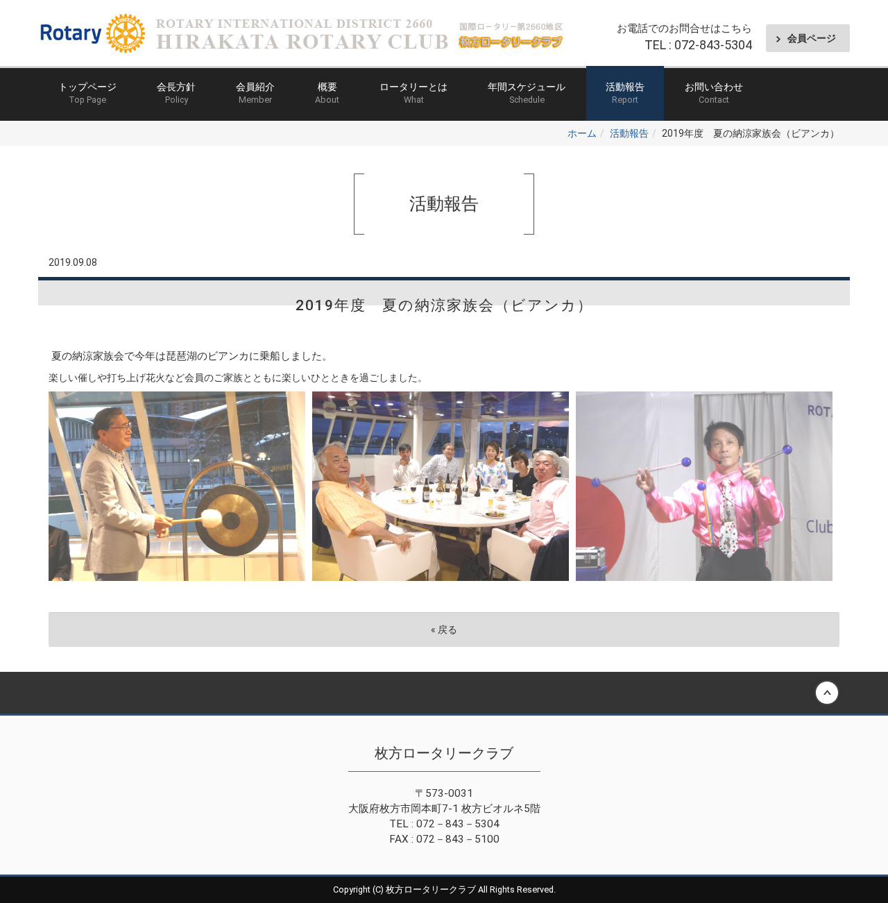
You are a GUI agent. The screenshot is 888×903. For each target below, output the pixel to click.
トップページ (87, 93)
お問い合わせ (714, 93)
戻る (444, 629)
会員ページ (811, 38)
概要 (327, 93)
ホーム (582, 133)
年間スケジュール (526, 93)
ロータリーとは (413, 93)
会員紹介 (255, 93)
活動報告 (625, 93)
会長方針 (176, 93)
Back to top (444, 693)
